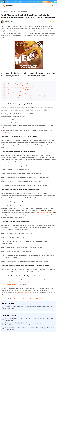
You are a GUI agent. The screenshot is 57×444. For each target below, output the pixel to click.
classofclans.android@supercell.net (11, 284)
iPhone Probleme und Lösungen (24, 22)
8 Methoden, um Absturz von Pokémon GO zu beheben (29, 299)
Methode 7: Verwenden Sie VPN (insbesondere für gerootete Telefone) (24, 96)
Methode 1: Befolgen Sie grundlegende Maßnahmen (18, 84)
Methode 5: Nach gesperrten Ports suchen (15, 92)
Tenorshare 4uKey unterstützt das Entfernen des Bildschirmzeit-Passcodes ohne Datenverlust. (29, 319)
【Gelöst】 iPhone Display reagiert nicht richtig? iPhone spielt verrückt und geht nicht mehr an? (29, 307)
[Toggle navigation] (52, 5)
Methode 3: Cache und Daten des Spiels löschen (17, 88)
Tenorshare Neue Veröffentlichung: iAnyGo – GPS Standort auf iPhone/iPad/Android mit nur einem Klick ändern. (23, 324)
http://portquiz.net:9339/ (44, 212)
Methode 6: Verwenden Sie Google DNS (14, 94)
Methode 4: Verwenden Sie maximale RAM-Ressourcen (19, 90)
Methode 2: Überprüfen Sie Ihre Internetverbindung (18, 86)
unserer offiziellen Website (27, 293)
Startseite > (6, 11)
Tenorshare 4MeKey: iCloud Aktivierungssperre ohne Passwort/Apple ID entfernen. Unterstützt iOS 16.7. (29, 329)
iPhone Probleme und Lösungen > (19, 11)
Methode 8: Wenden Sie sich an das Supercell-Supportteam (20, 98)
